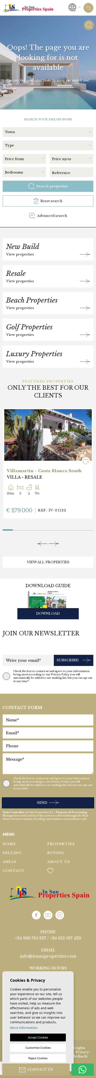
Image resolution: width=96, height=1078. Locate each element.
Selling (12, 853)
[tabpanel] (48, 463)
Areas (10, 862)
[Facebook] (36, 915)
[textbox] (48, 132)
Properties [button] (61, 844)
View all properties (48, 562)
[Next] (54, 543)
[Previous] (42, 543)
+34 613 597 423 (65, 938)
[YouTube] (48, 915)
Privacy (82, 1052)
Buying (56, 853)
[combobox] (49, 131)
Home (9, 844)
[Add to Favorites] (85, 461)
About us (58, 862)
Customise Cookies (38, 1048)
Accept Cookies (38, 1037)
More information (24, 1028)
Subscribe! (68, 660)
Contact (14, 871)
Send (42, 802)
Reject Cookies (38, 1058)
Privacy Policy (60, 674)
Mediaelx (79, 1056)
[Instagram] (59, 915)
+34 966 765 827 (30, 938)
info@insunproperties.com (48, 956)
